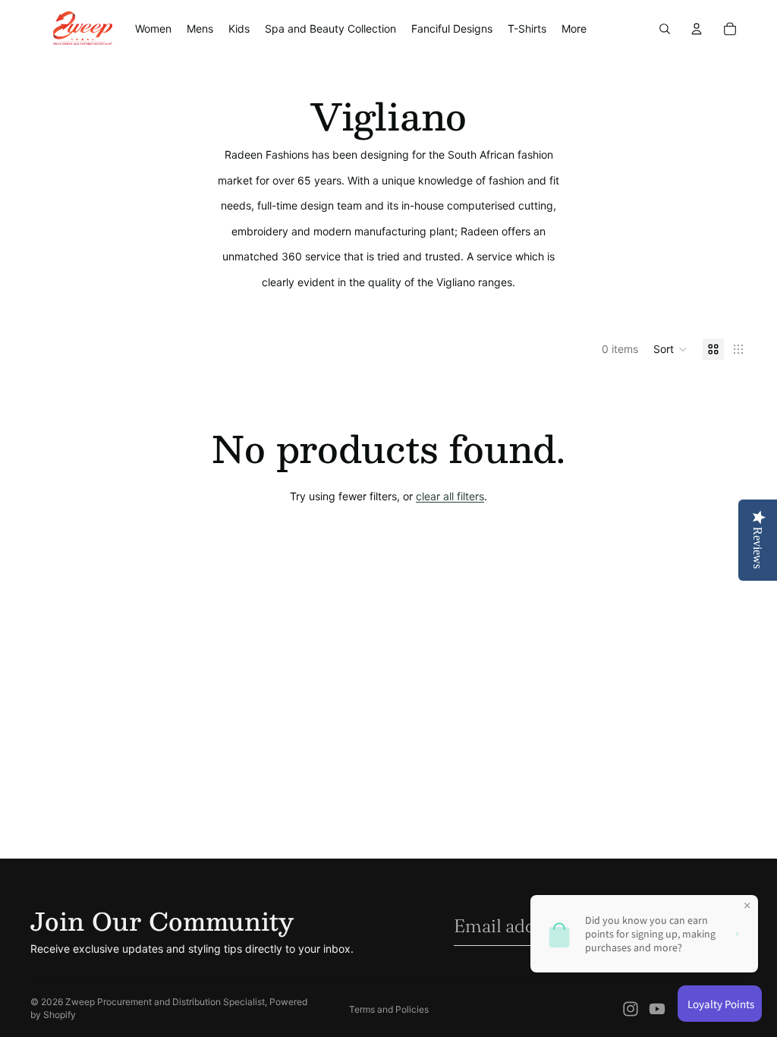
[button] (670, 349)
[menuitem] (574, 29)
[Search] (664, 29)
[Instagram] (630, 1009)
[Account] (696, 29)
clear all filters (450, 496)
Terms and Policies (389, 1009)
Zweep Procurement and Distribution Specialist (165, 1001)
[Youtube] (657, 1009)
